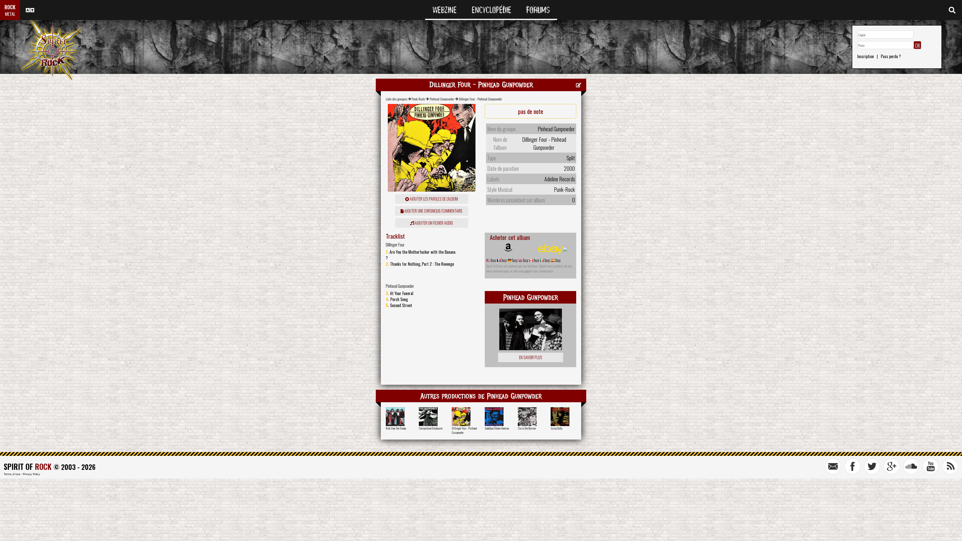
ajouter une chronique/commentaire (433, 211)
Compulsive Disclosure (430, 428)
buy (493, 260)
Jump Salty (556, 428)
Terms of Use (12, 474)
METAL (10, 14)
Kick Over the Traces (396, 428)
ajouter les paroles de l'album (433, 199)
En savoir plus (530, 357)
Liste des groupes (396, 98)
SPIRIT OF (27, 466)
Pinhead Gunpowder (442, 98)
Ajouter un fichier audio (433, 223)
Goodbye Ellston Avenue (497, 428)
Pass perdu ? (891, 56)
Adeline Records (559, 179)
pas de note (530, 111)
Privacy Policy (31, 474)
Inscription (865, 56)
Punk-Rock (418, 98)
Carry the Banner (527, 428)
